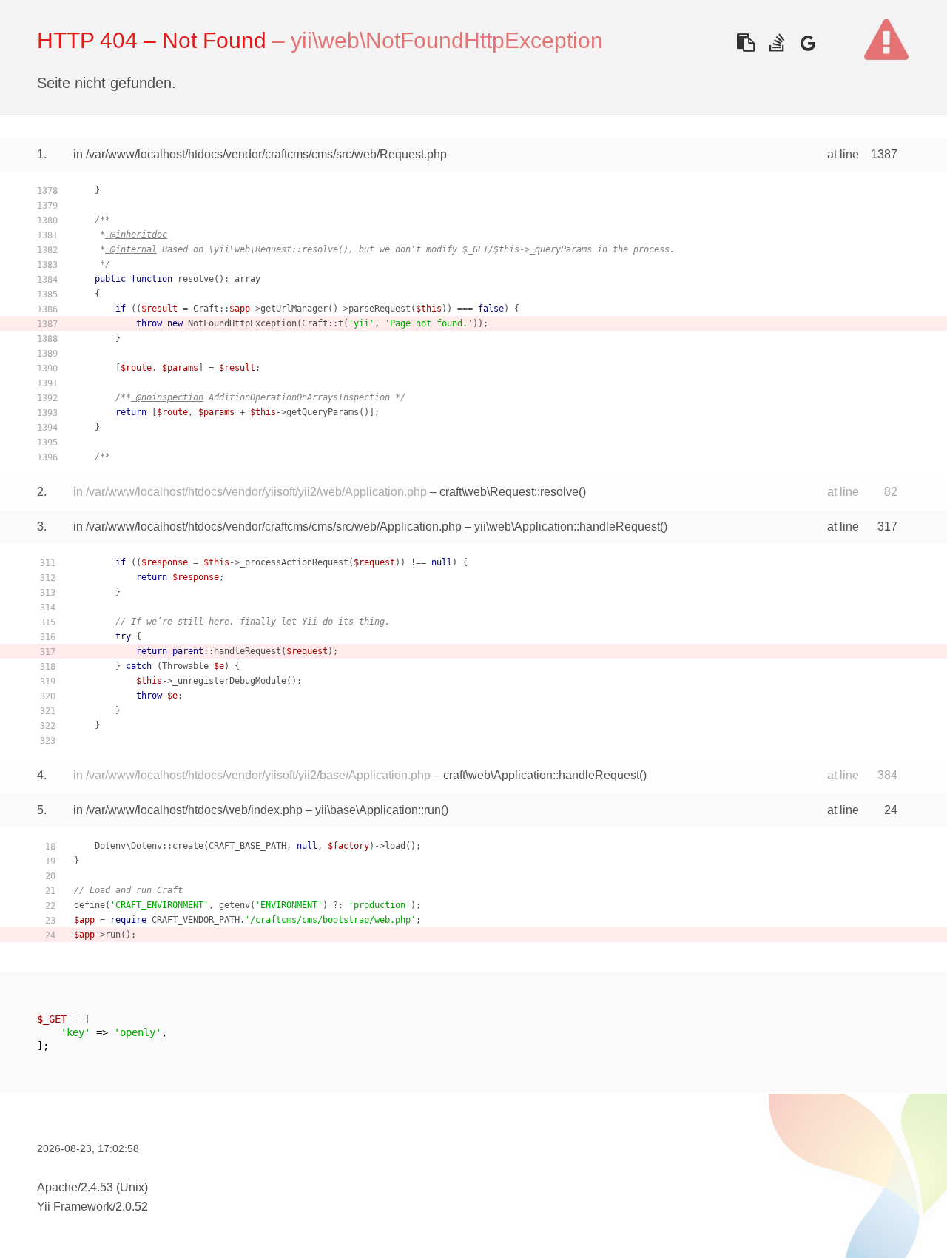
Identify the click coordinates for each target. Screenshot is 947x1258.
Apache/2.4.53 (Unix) (92, 1187)
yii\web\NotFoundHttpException (447, 40)
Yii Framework (74, 1206)
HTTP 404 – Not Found (151, 40)
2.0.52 (131, 1206)
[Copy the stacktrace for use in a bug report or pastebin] (745, 43)
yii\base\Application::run (378, 810)
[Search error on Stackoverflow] (776, 43)
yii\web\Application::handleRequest (567, 526)
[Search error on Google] (807, 43)
